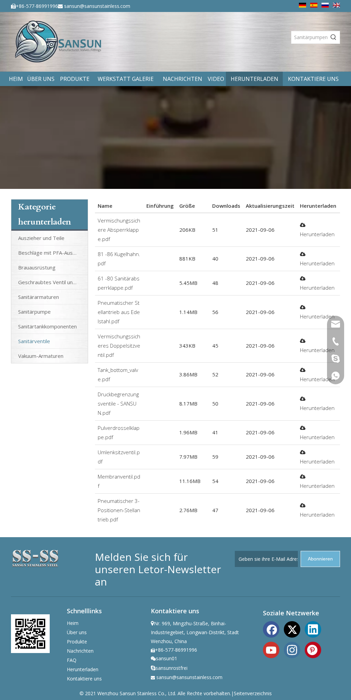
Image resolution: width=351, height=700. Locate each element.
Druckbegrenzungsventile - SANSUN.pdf (118, 403)
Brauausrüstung (37, 267)
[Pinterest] (313, 649)
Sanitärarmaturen (38, 296)
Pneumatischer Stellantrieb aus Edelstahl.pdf (119, 312)
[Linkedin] (313, 628)
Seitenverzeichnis (253, 693)
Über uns (77, 632)
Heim (72, 623)
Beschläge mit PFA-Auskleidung (53, 252)
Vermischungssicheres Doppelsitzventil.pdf (119, 345)
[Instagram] (292, 649)
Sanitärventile (34, 341)
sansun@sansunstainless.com (97, 6)
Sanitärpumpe (34, 311)
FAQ (71, 660)
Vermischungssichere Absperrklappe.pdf (119, 229)
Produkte (77, 641)
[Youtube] (271, 649)
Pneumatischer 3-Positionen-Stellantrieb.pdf (119, 510)
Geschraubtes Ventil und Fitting (53, 282)
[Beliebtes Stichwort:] (333, 37)
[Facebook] (271, 628)
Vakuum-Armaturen (40, 355)
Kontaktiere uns (84, 678)
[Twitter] (292, 628)
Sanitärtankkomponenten (47, 326)
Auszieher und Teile (41, 237)
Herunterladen (82, 669)
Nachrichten (80, 651)
